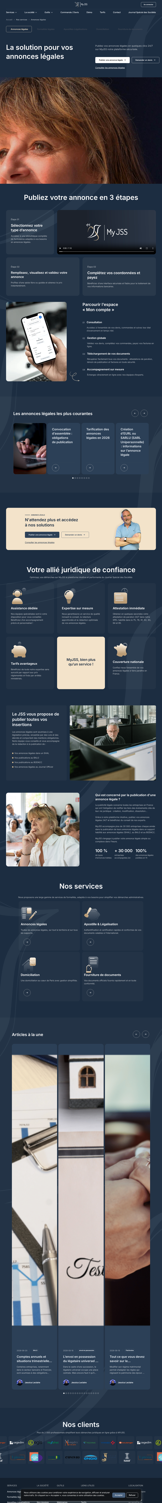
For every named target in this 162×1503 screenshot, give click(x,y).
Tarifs (102, 12)
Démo (89, 12)
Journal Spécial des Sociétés (142, 12)
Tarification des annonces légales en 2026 (98, 433)
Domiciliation (102, 29)
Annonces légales (34, 924)
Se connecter (148, 4)
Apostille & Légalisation (101, 924)
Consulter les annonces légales (110, 67)
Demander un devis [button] (143, 60)
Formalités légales (46, 29)
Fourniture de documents (130, 29)
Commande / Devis (69, 12)
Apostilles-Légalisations (75, 29)
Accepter (119, 1495)
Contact (117, 12)
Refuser (132, 1495)
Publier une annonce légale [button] (111, 60)
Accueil (9, 20)
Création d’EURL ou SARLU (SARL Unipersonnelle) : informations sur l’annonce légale (132, 442)
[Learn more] (55, 467)
